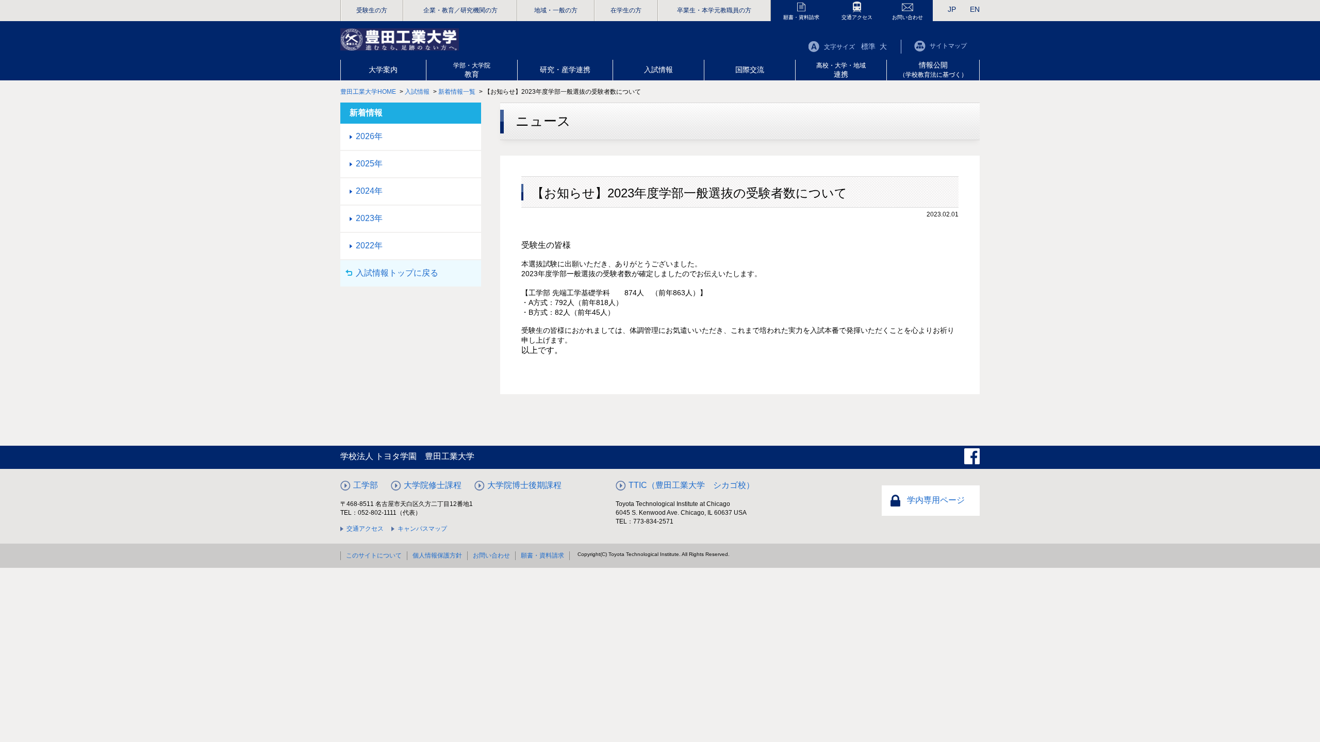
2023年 (369, 218)
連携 (841, 70)
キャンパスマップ (422, 528)
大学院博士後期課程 (524, 485)
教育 (471, 70)
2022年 (369, 245)
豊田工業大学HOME (368, 91)
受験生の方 (371, 10)
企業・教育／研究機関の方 (460, 10)
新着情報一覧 (456, 91)
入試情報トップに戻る (397, 272)
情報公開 (933, 69)
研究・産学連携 (565, 69)
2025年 (369, 163)
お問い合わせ (907, 17)
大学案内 (383, 69)
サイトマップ (948, 45)
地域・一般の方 (556, 10)
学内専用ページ (936, 500)
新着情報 (366, 112)
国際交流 (749, 69)
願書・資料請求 (801, 17)
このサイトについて (374, 555)
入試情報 (658, 69)
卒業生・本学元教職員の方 (714, 10)
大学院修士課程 (432, 485)
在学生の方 (625, 10)
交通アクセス (857, 17)
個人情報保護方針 (437, 555)
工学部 (365, 485)
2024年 (369, 191)
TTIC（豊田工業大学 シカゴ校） (691, 485)
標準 (868, 46)
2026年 (369, 136)
